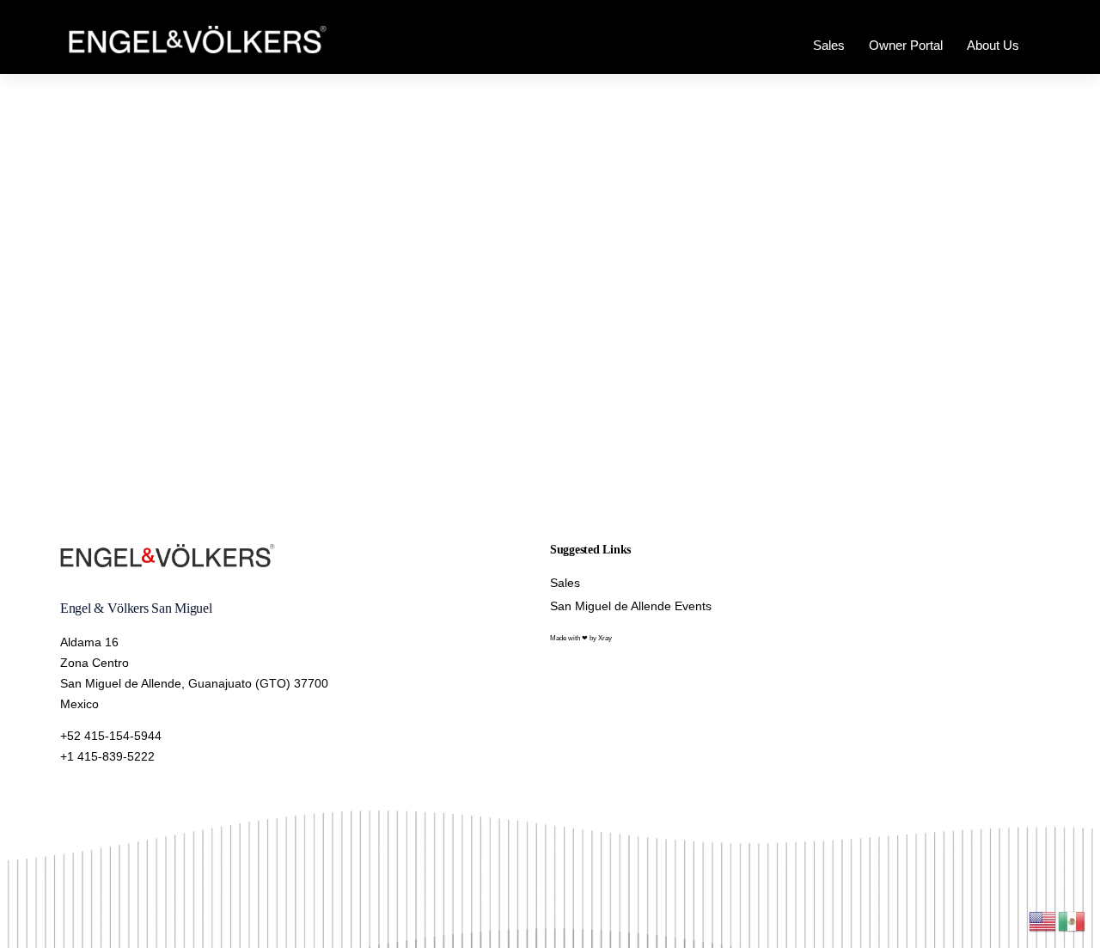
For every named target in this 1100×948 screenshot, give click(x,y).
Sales (829, 45)
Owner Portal (906, 45)
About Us (993, 45)
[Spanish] (1072, 920)
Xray (605, 638)
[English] (1043, 920)
